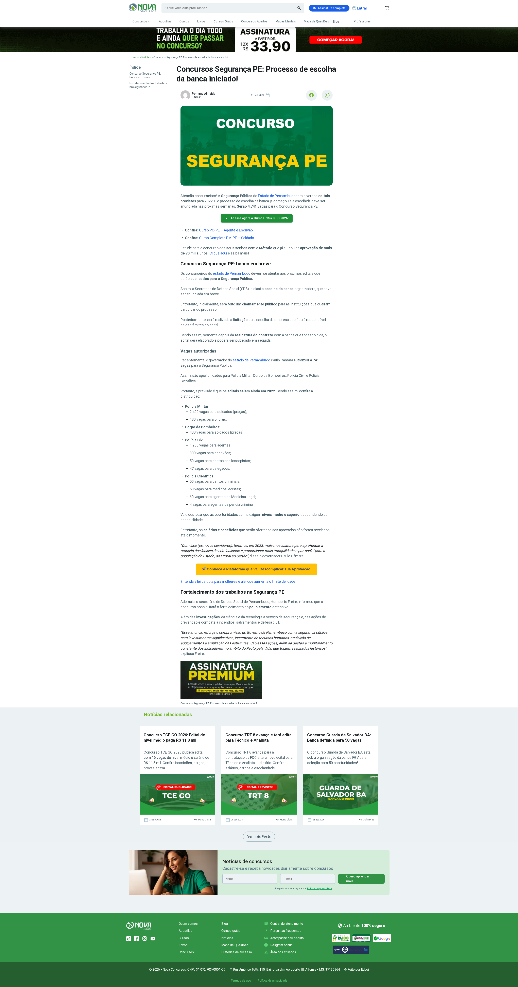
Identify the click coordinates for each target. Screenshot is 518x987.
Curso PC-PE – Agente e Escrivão (226, 230)
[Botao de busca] (299, 8)
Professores (362, 21)
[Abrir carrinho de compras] (387, 8)
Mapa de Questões (316, 21)
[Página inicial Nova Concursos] (138, 926)
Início (136, 57)
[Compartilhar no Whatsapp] (327, 95)
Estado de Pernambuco (276, 196)
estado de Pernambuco (231, 273)
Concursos (140, 21)
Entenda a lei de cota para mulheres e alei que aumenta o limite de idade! (238, 581)
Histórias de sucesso (236, 952)
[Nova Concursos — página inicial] (142, 8)
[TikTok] (128, 938)
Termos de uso (241, 980)
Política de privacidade (319, 888)
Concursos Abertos (254, 21)
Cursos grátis (230, 931)
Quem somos (188, 924)
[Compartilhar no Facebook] (311, 95)
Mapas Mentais (286, 21)
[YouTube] (153, 938)
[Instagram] (144, 938)
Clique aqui (218, 253)
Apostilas (165, 21)
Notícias (146, 57)
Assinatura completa (331, 8)
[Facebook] (136, 938)
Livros (201, 21)
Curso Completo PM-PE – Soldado (226, 238)
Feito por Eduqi (358, 969)
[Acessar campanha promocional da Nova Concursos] (259, 39)
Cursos (184, 21)
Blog (224, 924)
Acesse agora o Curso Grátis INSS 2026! (259, 218)
